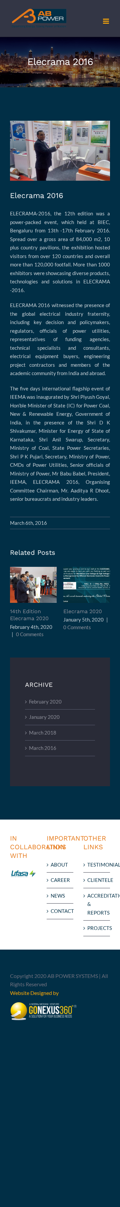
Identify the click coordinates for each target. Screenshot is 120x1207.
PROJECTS (97, 928)
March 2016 (42, 748)
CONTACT (60, 911)
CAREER (60, 880)
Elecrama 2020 (86, 584)
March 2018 (42, 733)
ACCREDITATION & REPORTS (97, 904)
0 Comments (30, 634)
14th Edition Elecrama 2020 (33, 584)
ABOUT (59, 865)
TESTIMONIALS (97, 865)
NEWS (58, 896)
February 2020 (45, 702)
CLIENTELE (97, 880)
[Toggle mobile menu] (106, 21)
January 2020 (44, 717)
